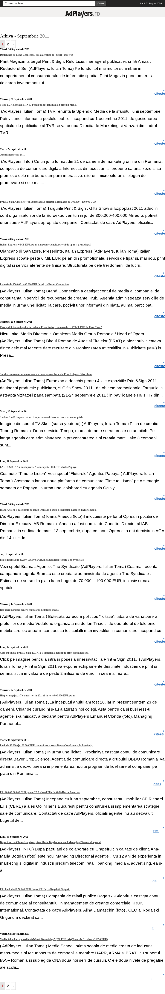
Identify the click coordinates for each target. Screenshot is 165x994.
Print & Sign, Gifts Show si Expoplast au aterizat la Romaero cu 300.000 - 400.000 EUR (48, 201)
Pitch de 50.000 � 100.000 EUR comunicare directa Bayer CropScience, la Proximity (46, 745)
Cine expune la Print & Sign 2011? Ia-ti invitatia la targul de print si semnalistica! (44, 652)
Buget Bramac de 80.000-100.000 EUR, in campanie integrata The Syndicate (42, 559)
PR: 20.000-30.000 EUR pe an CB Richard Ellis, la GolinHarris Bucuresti (40, 792)
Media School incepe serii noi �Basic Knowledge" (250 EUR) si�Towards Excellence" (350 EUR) (54, 939)
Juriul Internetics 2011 (12, 154)
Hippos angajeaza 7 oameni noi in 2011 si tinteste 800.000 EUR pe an (37, 695)
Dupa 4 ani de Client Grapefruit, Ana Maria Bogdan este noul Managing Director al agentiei (50, 842)
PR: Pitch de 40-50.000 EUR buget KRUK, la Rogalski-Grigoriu (35, 889)
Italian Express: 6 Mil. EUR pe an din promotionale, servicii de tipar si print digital (45, 244)
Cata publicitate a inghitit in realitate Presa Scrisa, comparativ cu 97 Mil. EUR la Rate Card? (51, 327)
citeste (159, 784)
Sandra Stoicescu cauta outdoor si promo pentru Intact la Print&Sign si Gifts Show (46, 374)
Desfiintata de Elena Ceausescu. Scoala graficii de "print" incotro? (36, 54)
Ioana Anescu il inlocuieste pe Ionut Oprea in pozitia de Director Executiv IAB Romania (48, 509)
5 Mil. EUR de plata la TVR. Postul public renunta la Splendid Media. (38, 104)
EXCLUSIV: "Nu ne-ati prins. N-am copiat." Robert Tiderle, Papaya (38, 467)
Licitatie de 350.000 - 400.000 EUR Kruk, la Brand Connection (34, 284)
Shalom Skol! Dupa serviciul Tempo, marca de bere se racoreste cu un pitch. (41, 417)
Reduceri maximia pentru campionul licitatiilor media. (29, 609)
